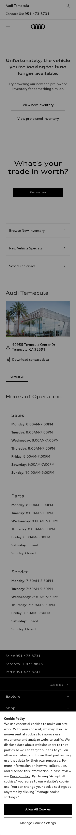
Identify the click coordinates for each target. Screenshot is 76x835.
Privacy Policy (20, 776)
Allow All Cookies (38, 809)
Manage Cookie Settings (38, 823)
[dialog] (38, 773)
